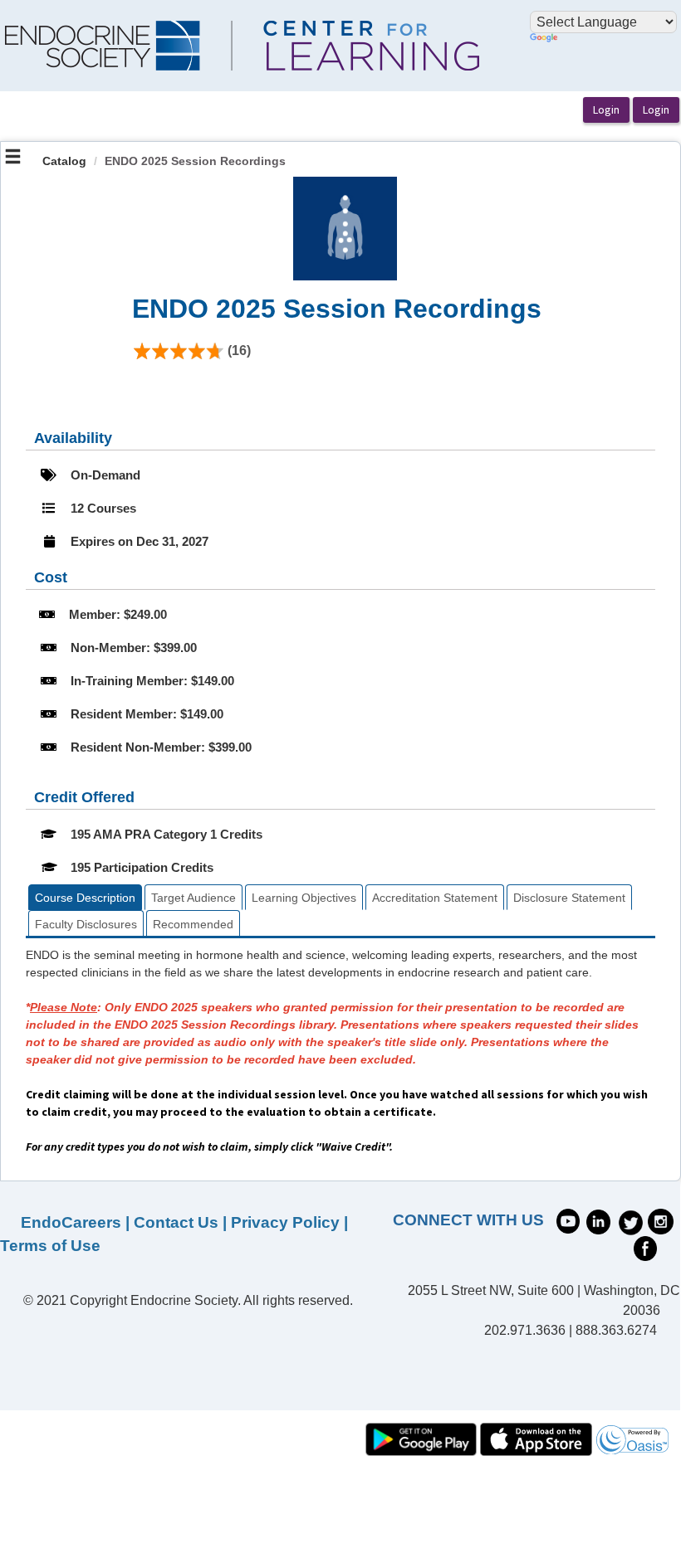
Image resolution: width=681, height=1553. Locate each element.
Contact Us (176, 1222)
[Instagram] (661, 1220)
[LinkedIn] (598, 1220)
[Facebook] (645, 1247)
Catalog (64, 161)
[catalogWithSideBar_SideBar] (13, 158)
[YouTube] (568, 1219)
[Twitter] (630, 1220)
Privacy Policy (285, 1222)
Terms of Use (50, 1245)
